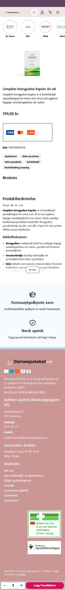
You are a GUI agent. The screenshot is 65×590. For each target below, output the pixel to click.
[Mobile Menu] (58, 12)
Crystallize (21, 574)
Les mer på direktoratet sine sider (24, 392)
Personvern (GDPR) (16, 490)
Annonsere (11, 500)
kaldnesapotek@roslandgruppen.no (25, 438)
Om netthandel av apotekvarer (24, 476)
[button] (32, 63)
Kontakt (9, 485)
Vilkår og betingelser (17, 480)
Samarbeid (11, 495)
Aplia (56, 571)
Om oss (9, 471)
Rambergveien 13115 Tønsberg (14, 414)
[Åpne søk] (34, 12)
